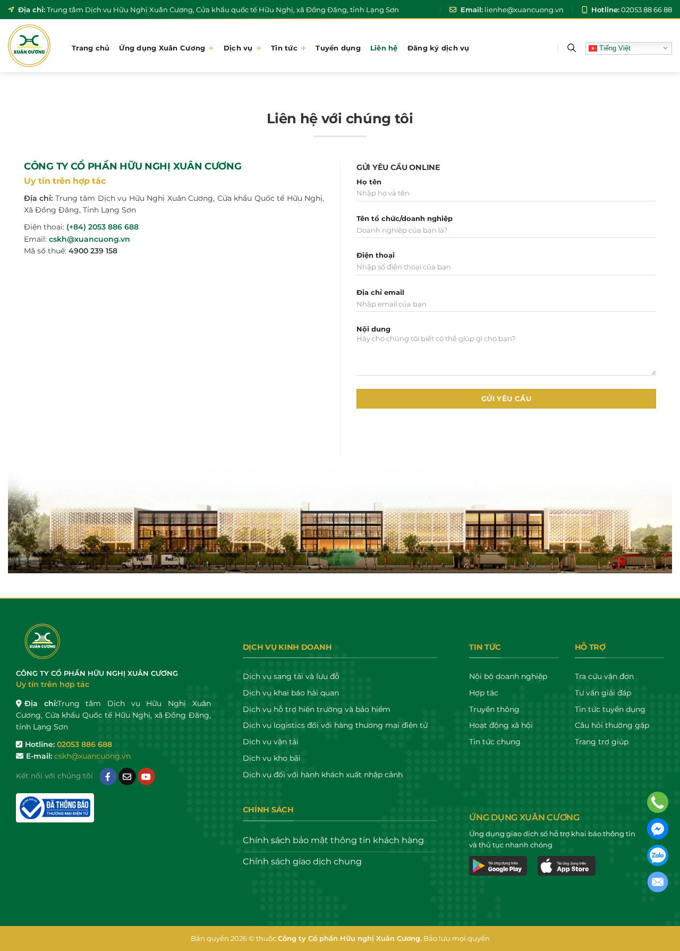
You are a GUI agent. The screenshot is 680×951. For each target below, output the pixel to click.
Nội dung (373, 329)
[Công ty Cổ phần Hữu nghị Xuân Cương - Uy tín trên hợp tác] (32, 45)
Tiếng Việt (614, 48)
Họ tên (368, 182)
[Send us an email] (127, 777)
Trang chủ (90, 48)
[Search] (571, 48)
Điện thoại (375, 255)
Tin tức (284, 48)
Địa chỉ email (380, 292)
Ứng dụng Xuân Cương (162, 48)
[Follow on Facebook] (108, 777)
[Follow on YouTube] (146, 777)
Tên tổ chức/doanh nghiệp (404, 219)
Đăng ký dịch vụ (438, 48)
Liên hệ (384, 48)
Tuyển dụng (338, 48)
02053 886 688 (84, 744)
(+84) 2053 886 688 (102, 227)
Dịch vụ (238, 48)
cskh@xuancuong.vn (89, 239)
